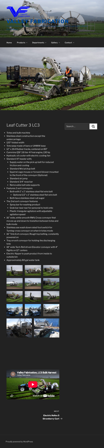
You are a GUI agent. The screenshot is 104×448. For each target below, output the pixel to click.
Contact (68, 42)
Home (9, 42)
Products (21, 42)
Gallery (54, 42)
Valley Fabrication (37, 21)
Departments (38, 42)
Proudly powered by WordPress (19, 441)
